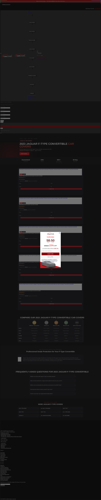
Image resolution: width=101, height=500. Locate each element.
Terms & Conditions (50, 261)
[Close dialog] (59, 233)
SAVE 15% (50, 253)
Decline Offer (50, 256)
